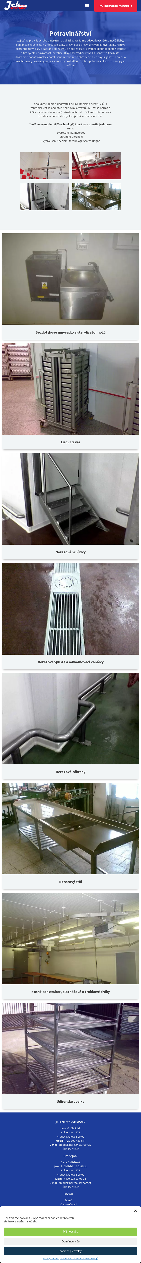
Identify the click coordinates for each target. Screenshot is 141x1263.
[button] (135, 1211)
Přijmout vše (70, 1231)
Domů (68, 1200)
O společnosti (68, 1204)
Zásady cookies (51, 1258)
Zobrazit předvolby (70, 1251)
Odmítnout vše (70, 1241)
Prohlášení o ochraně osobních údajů (79, 1258)
